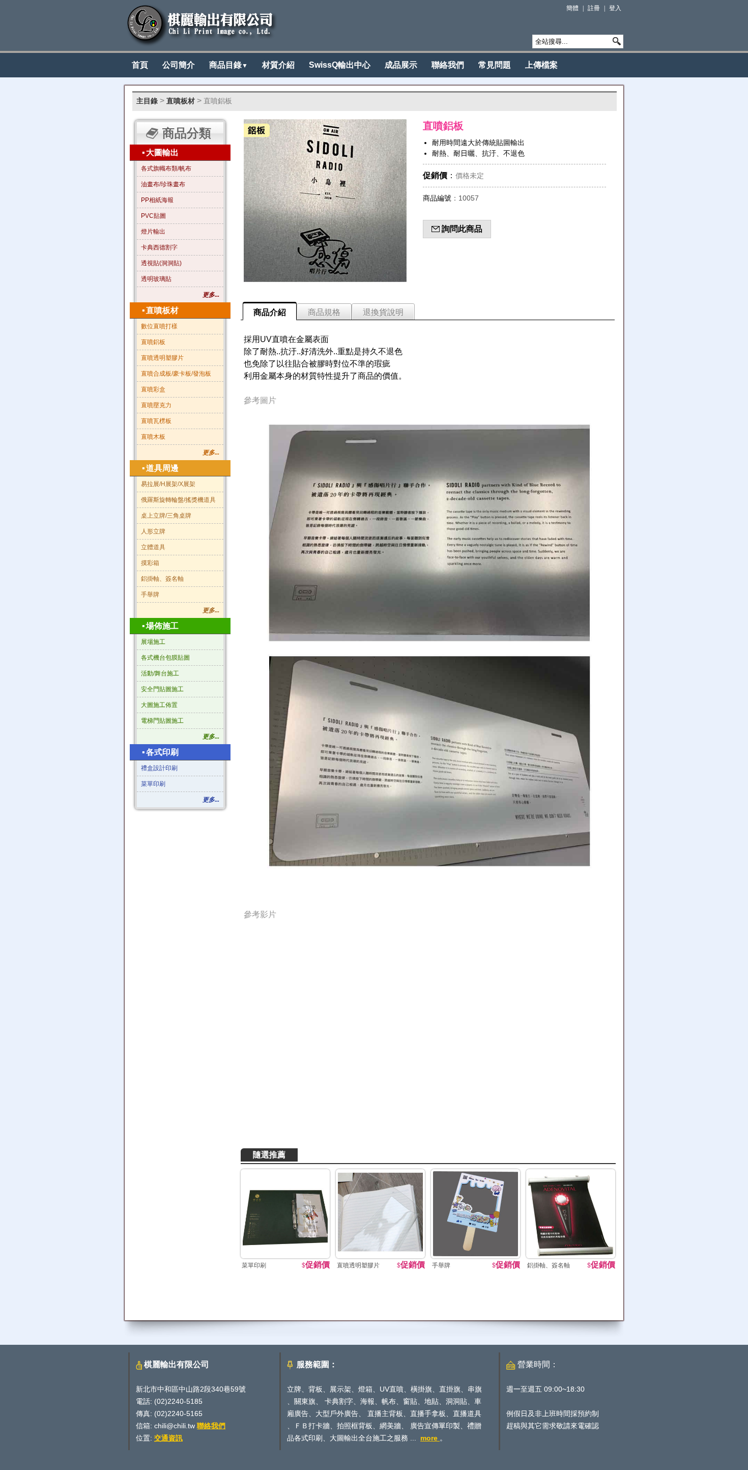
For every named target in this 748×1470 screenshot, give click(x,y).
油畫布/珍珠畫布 (163, 184)
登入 (615, 8)
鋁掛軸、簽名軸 (162, 578)
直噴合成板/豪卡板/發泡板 (176, 373)
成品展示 (401, 65)
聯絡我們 (447, 65)
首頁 (140, 65)
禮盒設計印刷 (159, 768)
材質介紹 (278, 65)
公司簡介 (178, 65)
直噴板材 (180, 101)
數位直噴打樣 (159, 326)
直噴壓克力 (156, 405)
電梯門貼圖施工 (162, 720)
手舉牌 (150, 594)
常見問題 (494, 65)
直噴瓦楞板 (156, 421)
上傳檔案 (541, 65)
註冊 (594, 8)
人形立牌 (153, 531)
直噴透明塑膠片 (162, 357)
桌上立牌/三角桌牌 (166, 515)
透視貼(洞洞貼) (161, 263)
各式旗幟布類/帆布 (166, 168)
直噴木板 (153, 436)
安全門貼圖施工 (162, 689)
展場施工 (153, 641)
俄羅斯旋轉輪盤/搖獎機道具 (178, 499)
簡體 (572, 8)
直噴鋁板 (218, 101)
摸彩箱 (150, 563)
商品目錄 (228, 65)
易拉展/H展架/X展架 (168, 484)
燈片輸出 (153, 231)
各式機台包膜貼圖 (165, 657)
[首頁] (202, 25)
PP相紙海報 (157, 200)
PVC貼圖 (153, 215)
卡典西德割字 (159, 247)
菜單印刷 (153, 783)
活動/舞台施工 (160, 673)
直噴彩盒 (153, 389)
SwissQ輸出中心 (339, 65)
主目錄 (147, 101)
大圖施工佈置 (159, 705)
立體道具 (153, 547)
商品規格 (324, 312)
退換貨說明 (383, 312)
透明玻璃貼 (156, 278)
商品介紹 (269, 312)
